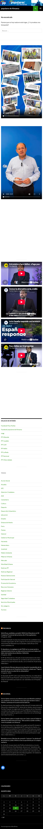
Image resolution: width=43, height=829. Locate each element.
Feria (2, 526)
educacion (4, 515)
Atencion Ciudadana (7, 492)
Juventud (4, 549)
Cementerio (5, 500)
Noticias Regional (6, 572)
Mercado (4, 560)
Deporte (3, 507)
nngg (2, 433)
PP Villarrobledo (6, 460)
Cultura (3, 503)
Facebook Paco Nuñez (8, 426)
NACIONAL (6, 694)
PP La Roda (4, 452)
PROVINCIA (7, 628)
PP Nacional (5, 456)
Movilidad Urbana (7, 564)
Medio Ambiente (6, 553)
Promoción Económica (8, 583)
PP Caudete (5, 441)
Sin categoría (5, 606)
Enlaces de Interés (7, 522)
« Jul (3, 817)
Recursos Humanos (7, 587)
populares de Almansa (10, 8)
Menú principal (40, 8)
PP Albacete (5, 437)
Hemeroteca (5, 545)
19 (15, 808)
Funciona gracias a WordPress (9, 826)
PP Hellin (4, 448)
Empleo (3, 519)
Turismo (3, 610)
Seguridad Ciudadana (8, 598)
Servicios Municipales (8, 602)
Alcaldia (3, 484)
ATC (2, 488)
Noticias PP (5, 568)
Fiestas (3, 530)
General (3, 534)
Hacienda (4, 541)
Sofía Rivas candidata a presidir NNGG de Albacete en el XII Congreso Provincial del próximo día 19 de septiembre (20, 634)
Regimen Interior (6, 591)
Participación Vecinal (8, 579)
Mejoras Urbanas (6, 557)
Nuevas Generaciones (8, 575)
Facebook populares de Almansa (11, 429)
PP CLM (3, 445)
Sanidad (3, 594)
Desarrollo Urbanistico (8, 511)
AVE (2, 496)
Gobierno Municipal (7, 538)
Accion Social (5, 481)
